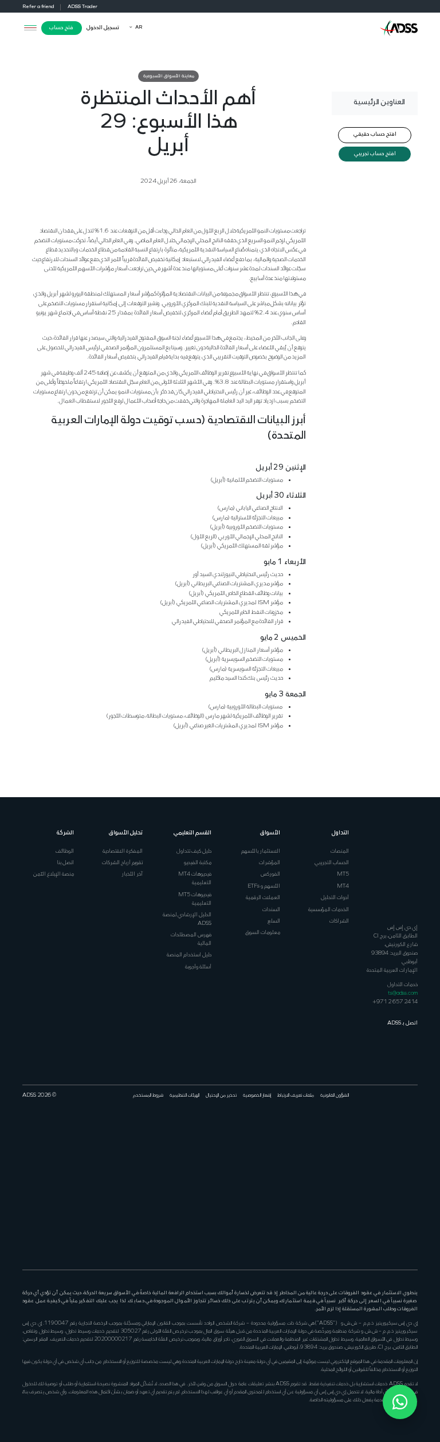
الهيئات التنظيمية (184, 1095)
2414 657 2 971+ (395, 1002)
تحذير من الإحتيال (221, 1095)
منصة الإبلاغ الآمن (53, 874)
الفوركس (270, 874)
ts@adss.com (403, 993)
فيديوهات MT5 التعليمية (194, 899)
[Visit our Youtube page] (381, 1133)
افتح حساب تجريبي (375, 153)
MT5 (343, 874)
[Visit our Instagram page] (413, 1219)
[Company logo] (399, 27)
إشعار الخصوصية (257, 1095)
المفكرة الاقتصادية (123, 851)
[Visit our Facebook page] (413, 1133)
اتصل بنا (65, 862)
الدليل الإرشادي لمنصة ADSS (187, 919)
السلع (274, 921)
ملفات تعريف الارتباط (295, 1095)
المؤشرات (269, 862)
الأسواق (270, 833)
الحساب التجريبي (332, 862)
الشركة (65, 833)
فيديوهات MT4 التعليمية (194, 878)
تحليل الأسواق (126, 833)
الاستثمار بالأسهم (260, 851)
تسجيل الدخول (103, 27)
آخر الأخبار (132, 874)
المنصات (340, 851)
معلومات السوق (262, 932)
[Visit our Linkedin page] (391, 1133)
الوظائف (65, 851)
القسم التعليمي (192, 833)
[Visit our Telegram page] (402, 1219)
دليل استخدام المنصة (189, 955)
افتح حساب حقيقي (374, 134)
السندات (271, 909)
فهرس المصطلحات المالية (191, 939)
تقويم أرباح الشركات (122, 862)
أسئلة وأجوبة (198, 967)
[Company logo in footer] (399, 870)
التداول (340, 833)
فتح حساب (61, 27)
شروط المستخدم (148, 1095)
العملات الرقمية (263, 897)
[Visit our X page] (402, 1133)
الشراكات (339, 921)
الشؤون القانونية (334, 1095)
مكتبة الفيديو (197, 862)
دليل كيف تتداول (193, 851)
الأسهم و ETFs (263, 886)
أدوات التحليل (335, 897)
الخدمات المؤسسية (328, 909)
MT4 (343, 886)
